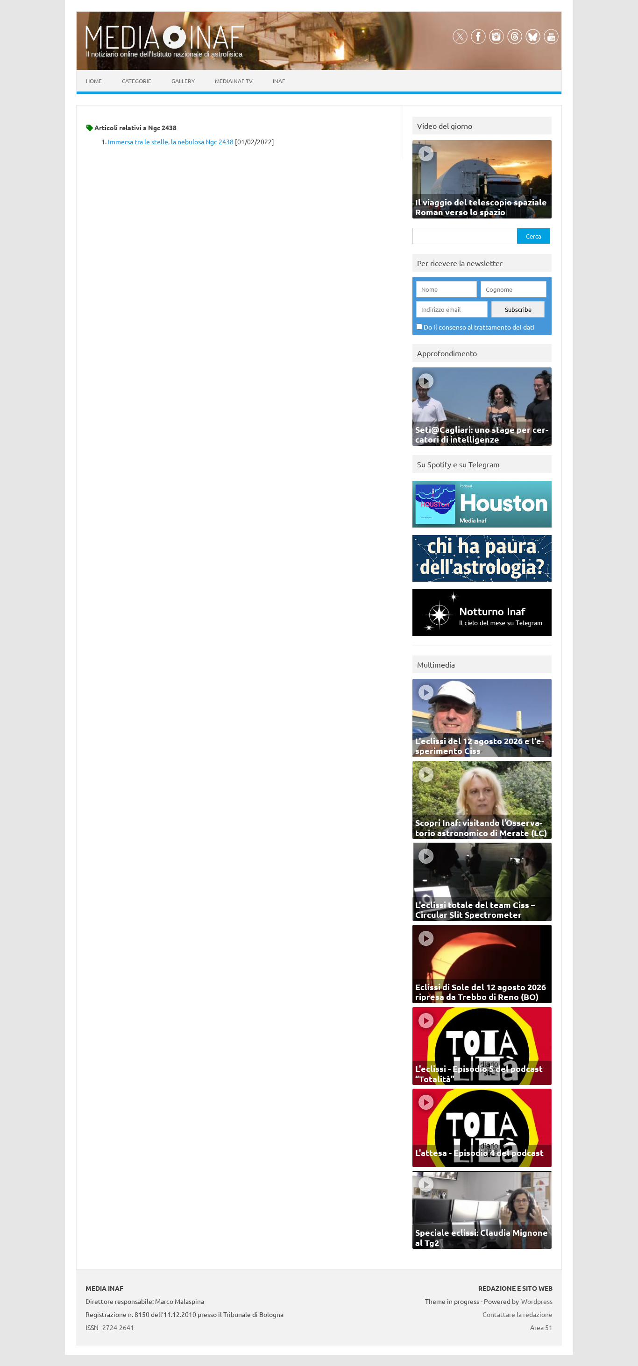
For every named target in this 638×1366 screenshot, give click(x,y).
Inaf (279, 80)
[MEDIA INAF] (165, 47)
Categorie (136, 80)
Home (94, 80)
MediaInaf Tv (234, 80)
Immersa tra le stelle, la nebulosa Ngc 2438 (171, 141)
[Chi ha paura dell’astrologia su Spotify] (482, 584)
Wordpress (537, 1301)
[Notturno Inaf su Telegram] (482, 638)
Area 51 (541, 1327)
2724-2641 (118, 1327)
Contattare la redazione (517, 1314)
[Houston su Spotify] (482, 530)
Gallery (183, 80)
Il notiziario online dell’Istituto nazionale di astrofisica (164, 54)
